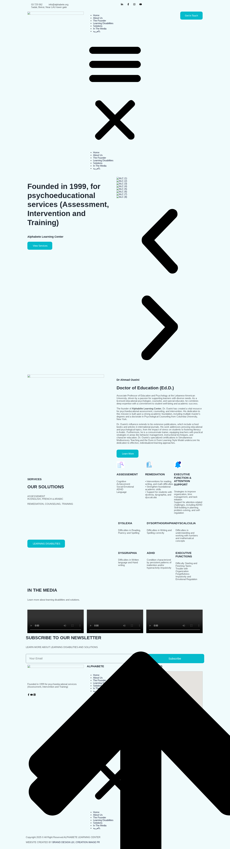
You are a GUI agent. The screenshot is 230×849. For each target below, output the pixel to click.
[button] (115, 92)
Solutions (97, 26)
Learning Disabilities (103, 23)
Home (96, 15)
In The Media (99, 28)
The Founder (99, 20)
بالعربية (96, 31)
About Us (98, 18)
